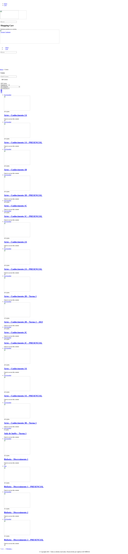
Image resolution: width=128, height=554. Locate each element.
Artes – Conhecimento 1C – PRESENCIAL (23, 216)
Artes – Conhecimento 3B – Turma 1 (20, 423)
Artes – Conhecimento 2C (15, 332)
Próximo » (9, 549)
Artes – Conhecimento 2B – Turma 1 (20, 296)
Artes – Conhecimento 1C (15, 206)
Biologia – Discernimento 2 (16, 512)
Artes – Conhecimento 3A (15, 368)
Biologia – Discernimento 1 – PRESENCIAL (24, 486)
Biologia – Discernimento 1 (16, 459)
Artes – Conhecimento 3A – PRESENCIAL (23, 396)
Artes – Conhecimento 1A (15, 115)
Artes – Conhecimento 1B (15, 170)
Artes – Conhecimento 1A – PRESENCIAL (23, 142)
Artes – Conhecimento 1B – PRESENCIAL (23, 195)
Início (1, 69)
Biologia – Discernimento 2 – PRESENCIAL (24, 540)
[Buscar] (1, 20)
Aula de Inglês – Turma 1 (15, 433)
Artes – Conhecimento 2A (15, 242)
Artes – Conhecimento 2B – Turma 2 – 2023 (23, 322)
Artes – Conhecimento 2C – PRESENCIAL (23, 343)
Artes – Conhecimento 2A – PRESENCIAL (23, 269)
